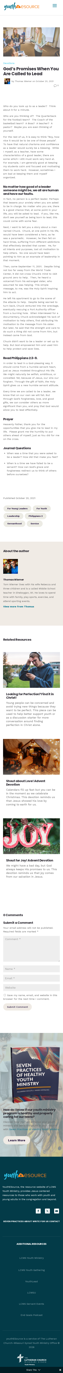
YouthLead (31, 1281)
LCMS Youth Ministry (31, 1257)
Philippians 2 (36, 516)
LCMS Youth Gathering (31, 1270)
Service (35, 523)
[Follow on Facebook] (38, 1211)
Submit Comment (17, 1006)
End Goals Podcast (32, 1315)
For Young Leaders (17, 508)
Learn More (16, 1140)
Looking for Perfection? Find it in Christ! (30, 696)
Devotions (9, 63)
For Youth (42, 508)
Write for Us (41, 1221)
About (28, 1221)
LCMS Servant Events (31, 1303)
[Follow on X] (47, 1211)
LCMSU (31, 1292)
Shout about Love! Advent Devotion (25, 783)
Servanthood (14, 523)
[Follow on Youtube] (56, 1211)
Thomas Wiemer (23, 81)
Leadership (13, 516)
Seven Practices (13, 1221)
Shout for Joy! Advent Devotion (29, 860)
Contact (54, 1221)
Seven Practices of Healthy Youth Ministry (34, 1129)
